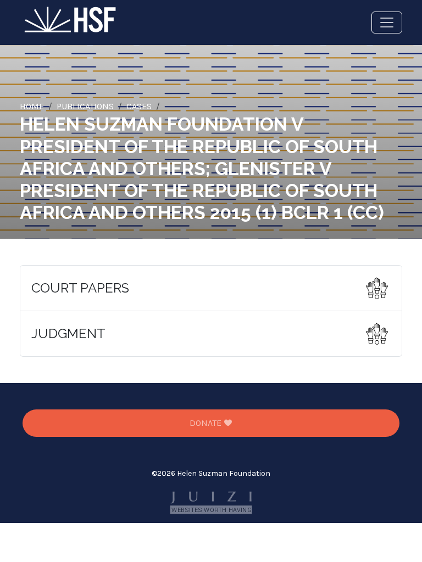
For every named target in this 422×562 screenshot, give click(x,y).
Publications (85, 106)
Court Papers (80, 288)
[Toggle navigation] (386, 22)
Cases (139, 106)
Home (32, 106)
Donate (207, 423)
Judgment (68, 333)
